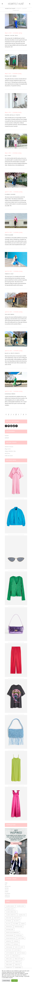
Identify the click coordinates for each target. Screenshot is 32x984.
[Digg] (16, 426)
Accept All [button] (14, 980)
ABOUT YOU (7, 886)
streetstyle (17, 964)
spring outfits (9, 961)
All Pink (8, 155)
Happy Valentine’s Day (10, 451)
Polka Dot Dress (11, 76)
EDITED (7, 888)
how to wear (21, 938)
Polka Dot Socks (9, 455)
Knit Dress (7, 453)
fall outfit (16, 920)
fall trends (15, 923)
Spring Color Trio (11, 35)
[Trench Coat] (16, 259)
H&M (6, 883)
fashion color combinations (12, 932)
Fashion (16, 33)
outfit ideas (17, 950)
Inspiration (8, 941)
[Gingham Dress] (16, 379)
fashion (23, 923)
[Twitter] (14, 426)
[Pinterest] (11, 426)
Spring (20, 33)
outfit (21, 947)
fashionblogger (9, 929)
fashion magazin (9, 935)
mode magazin (9, 947)
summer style (9, 967)
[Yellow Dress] (16, 300)
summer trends (18, 967)
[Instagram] (8, 426)
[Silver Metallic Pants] (16, 100)
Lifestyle (7, 437)
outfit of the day (21, 953)
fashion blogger (18, 926)
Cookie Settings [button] (6, 980)
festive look (19, 935)
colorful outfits (10, 909)
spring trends (9, 964)
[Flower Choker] (16, 180)
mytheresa (7, 895)
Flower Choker (10, 194)
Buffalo (6, 891)
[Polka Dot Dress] (16, 61)
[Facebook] (6, 426)
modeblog (8, 944)
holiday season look (10, 938)
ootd (16, 947)
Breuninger (7, 893)
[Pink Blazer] (16, 220)
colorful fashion (10, 906)
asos (6, 884)
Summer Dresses (9, 446)
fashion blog (9, 926)
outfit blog (8, 950)
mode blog (15, 944)
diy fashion (8, 920)
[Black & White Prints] (16, 338)
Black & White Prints (12, 353)
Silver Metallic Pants (12, 115)
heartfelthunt (10, 8)
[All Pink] (16, 141)
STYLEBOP (7, 896)
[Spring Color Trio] (16, 21)
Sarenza (7, 889)
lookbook (16, 941)
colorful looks (20, 906)
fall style (8, 923)
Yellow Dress (9, 314)
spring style (18, 961)
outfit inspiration (10, 953)
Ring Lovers (8, 449)
